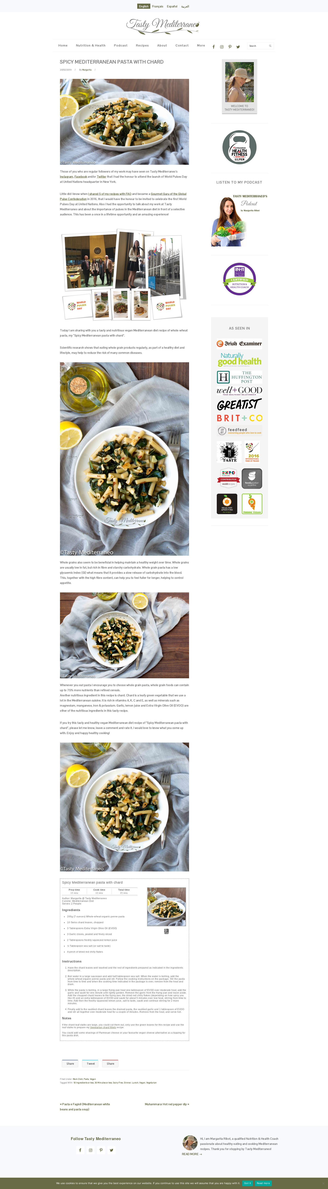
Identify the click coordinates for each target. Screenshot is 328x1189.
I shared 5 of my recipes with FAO (110, 194)
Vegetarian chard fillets (103, 1027)
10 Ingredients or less (84, 1082)
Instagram (66, 176)
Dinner (127, 1082)
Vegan (93, 1079)
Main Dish (78, 1079)
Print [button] (166, 933)
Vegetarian (151, 1082)
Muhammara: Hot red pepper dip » (167, 1104)
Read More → (192, 1154)
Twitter (101, 176)
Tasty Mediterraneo (164, 24)
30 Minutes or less (103, 1082)
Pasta (86, 1079)
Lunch (135, 1082)
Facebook (81, 176)
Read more (263, 1183)
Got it (247, 1183)
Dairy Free (118, 1082)
